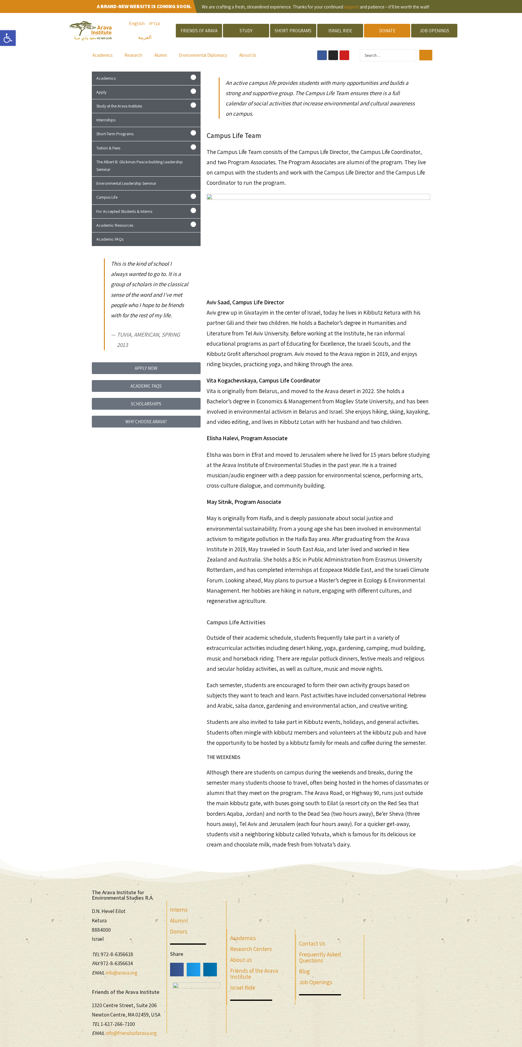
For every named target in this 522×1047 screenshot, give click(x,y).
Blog (304, 971)
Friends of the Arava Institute (254, 973)
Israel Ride (242, 987)
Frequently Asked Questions (320, 957)
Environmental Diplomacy (203, 55)
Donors (178, 931)
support (351, 7)
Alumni (160, 55)
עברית (154, 23)
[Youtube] (344, 55)
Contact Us (312, 943)
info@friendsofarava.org (131, 1033)
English (137, 23)
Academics (102, 55)
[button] (146, 78)
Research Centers (251, 949)
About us (241, 959)
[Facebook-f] (322, 55)
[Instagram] (333, 55)
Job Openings (315, 982)
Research (133, 55)
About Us (247, 55)
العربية (144, 37)
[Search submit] (425, 55)
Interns (179, 909)
